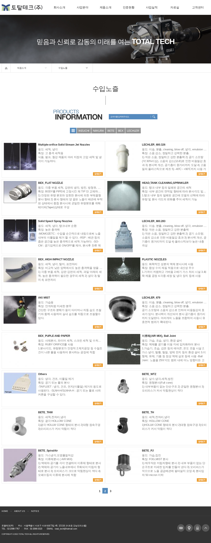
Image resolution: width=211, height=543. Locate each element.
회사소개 (59, 7)
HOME (5, 511)
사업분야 (82, 7)
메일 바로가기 (181, 528)
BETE (110, 130)
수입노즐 (62, 68)
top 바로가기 (205, 528)
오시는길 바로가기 (189, 528)
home (6, 67)
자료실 (174, 7)
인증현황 (129, 7)
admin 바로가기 (197, 528)
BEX (120, 130)
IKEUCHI (83, 130)
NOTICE (35, 511)
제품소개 (105, 7)
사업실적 (152, 7)
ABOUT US (19, 511)
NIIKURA (98, 130)
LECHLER (133, 130)
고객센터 (198, 7)
